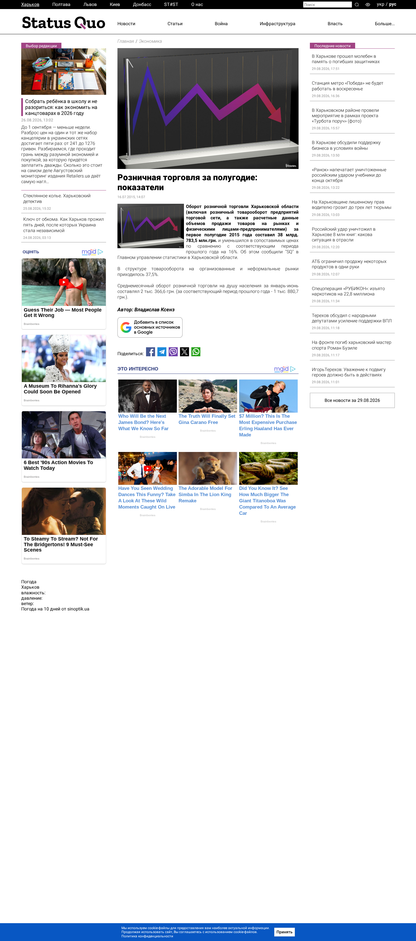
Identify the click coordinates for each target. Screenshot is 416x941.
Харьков (30, 4)
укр (380, 4)
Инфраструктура (277, 23)
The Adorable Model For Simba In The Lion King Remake (205, 494)
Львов (90, 4)
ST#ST (171, 4)
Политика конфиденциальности (147, 936)
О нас (197, 4)
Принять (284, 932)
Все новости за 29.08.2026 (352, 400)
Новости (126, 23)
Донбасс (142, 4)
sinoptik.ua (78, 609)
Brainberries (147, 436)
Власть (335, 23)
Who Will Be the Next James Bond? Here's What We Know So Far (143, 422)
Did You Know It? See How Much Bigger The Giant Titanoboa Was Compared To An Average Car (267, 501)
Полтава (61, 4)
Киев (115, 4)
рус (392, 4)
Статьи (175, 23)
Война (221, 23)
